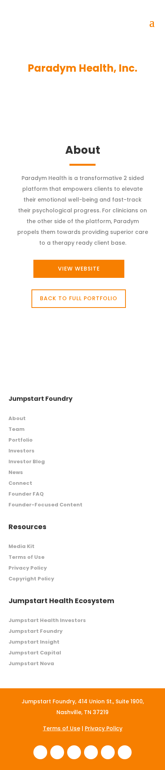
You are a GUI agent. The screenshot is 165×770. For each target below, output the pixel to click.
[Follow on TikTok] (91, 752)
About (17, 418)
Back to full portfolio (78, 298)
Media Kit (21, 546)
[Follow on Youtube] (125, 752)
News (15, 472)
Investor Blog (26, 461)
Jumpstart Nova (31, 663)
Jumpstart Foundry (35, 631)
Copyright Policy (31, 578)
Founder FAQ (26, 494)
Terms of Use (26, 557)
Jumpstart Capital (34, 652)
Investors (21, 450)
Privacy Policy (27, 568)
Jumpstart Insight (33, 642)
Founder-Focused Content (45, 504)
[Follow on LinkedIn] (57, 752)
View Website (79, 268)
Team (16, 429)
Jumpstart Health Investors (47, 620)
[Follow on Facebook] (40, 752)
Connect (20, 483)
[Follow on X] (108, 752)
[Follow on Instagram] (74, 752)
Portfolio (20, 440)
